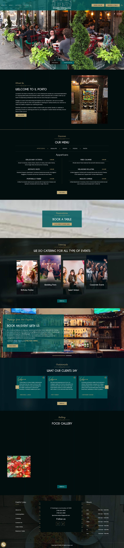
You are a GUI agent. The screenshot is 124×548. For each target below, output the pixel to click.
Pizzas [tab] (75, 148)
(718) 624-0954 (31, 341)
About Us (4, 5)
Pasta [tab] (85, 148)
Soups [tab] (65, 148)
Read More (12, 345)
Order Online (98, 5)
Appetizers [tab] (41, 148)
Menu (10, 5)
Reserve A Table (20, 531)
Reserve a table (113, 5)
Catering (18, 5)
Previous (17, 387)
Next (106, 387)
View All (62, 301)
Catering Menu (20, 514)
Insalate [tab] (54, 148)
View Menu (55, 62)
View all (62, 403)
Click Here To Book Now (62, 224)
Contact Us (27, 5)
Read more (21, 115)
